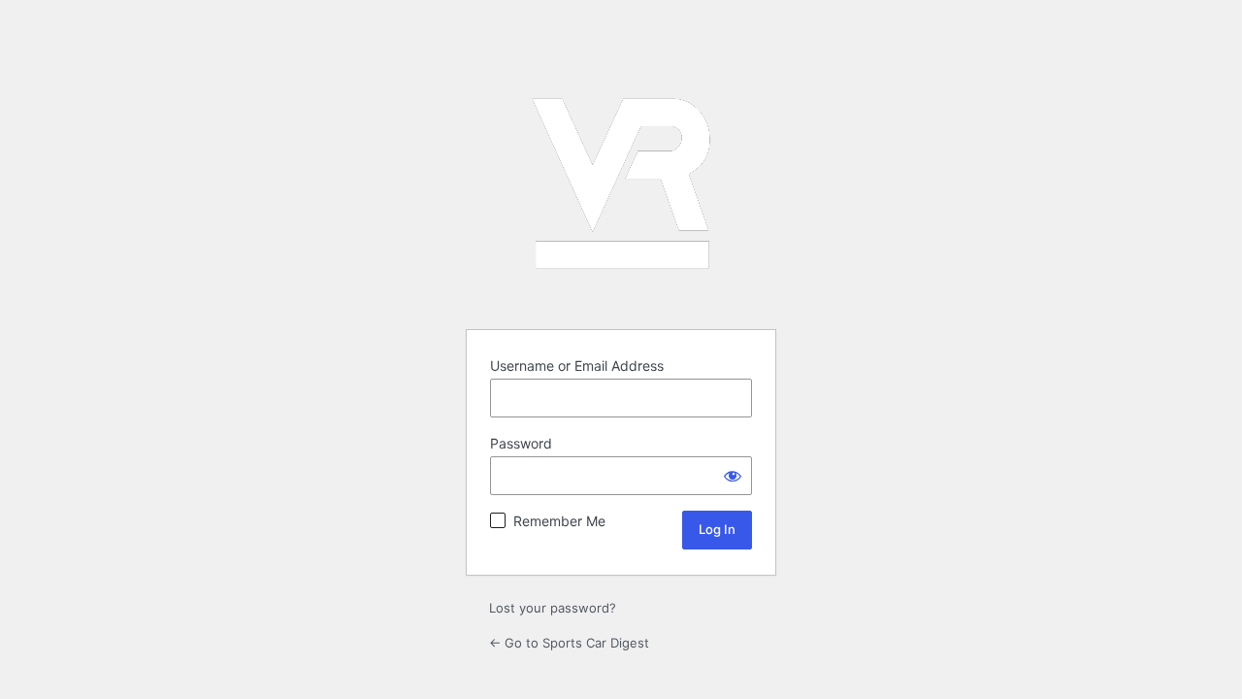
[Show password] (732, 475)
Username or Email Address (577, 365)
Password (521, 443)
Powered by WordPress (621, 183)
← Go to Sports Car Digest (569, 642)
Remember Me (559, 521)
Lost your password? (552, 608)
